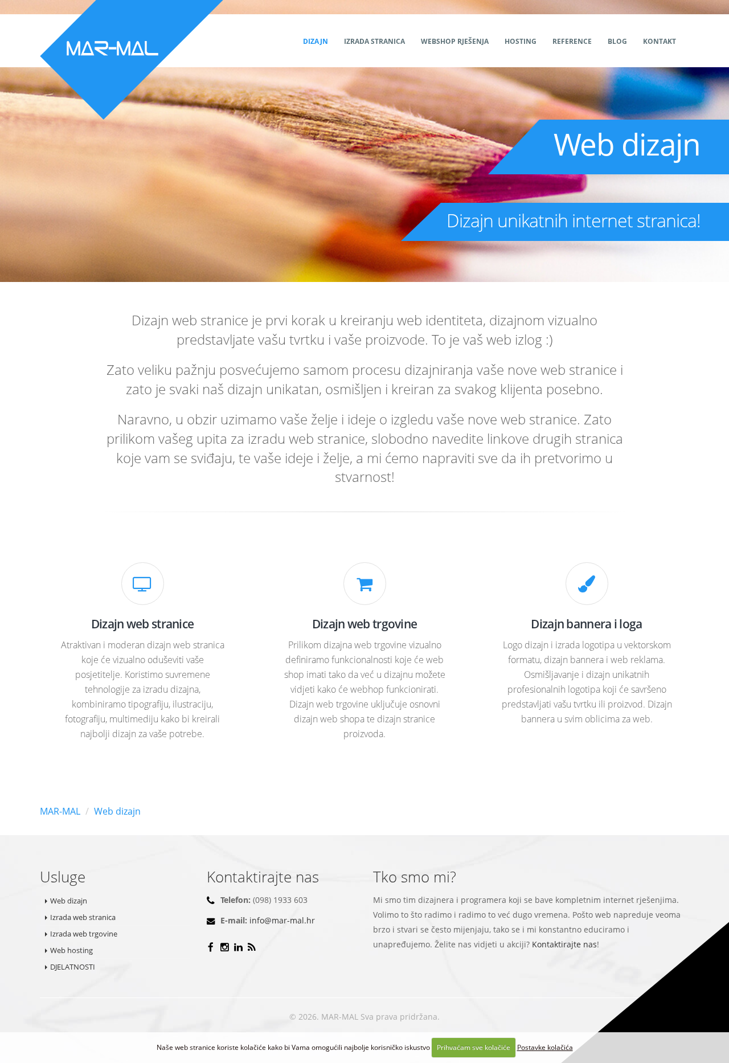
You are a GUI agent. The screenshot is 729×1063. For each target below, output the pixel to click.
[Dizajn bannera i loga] (587, 586)
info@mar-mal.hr (282, 920)
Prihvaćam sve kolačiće (473, 1047)
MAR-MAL (60, 811)
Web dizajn (117, 811)
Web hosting (71, 950)
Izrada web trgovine (83, 934)
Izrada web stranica (83, 917)
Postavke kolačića (545, 1047)
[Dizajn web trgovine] (365, 586)
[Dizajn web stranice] (143, 586)
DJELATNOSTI (72, 967)
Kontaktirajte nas (564, 944)
